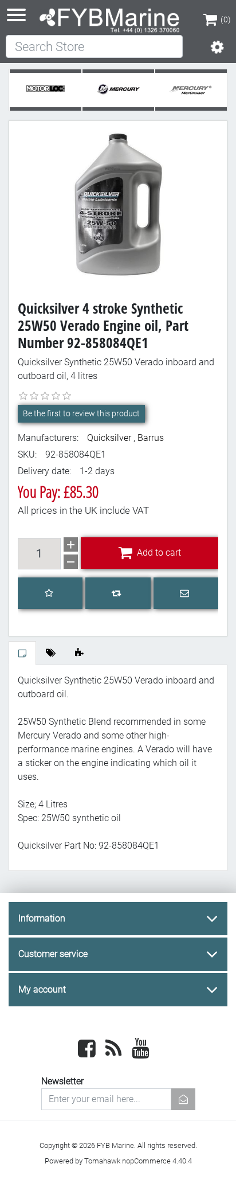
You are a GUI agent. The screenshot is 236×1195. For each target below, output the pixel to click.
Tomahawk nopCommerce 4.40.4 (138, 1161)
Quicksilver (109, 437)
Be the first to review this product (81, 413)
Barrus (150, 437)
